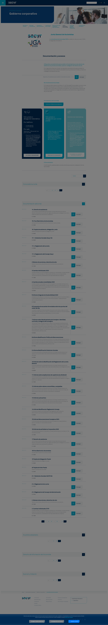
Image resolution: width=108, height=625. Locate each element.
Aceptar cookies (74, 621)
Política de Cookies (69, 617)
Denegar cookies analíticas (37, 621)
